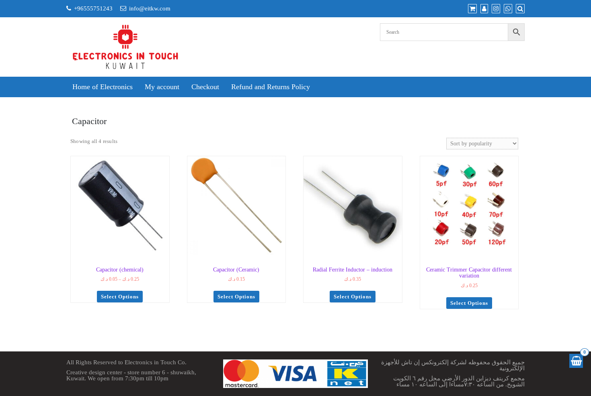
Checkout (205, 87)
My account (162, 87)
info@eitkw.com (149, 8)
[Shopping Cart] (576, 361)
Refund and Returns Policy (270, 87)
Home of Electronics (102, 87)
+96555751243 (93, 8)
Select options (120, 297)
